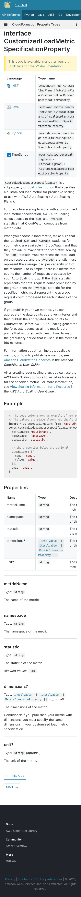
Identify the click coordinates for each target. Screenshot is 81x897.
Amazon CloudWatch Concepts (27, 360)
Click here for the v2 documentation (35, 66)
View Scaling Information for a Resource (40, 387)
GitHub (11, 861)
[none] (2, 33)
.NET (51, 14)
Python (29, 14)
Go (60, 14)
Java (41, 14)
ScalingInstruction (41, 187)
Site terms (25, 879)
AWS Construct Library (21, 831)
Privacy (10, 879)
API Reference (11, 14)
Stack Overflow (16, 846)
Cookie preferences (48, 879)
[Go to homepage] (13, 815)
